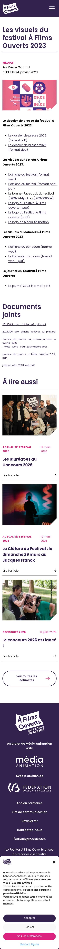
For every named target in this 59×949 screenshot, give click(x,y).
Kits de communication (29, 812)
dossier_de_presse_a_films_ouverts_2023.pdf (28, 356)
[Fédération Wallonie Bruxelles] (29, 787)
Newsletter (29, 821)
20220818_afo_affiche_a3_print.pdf (24, 324)
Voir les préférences (29, 936)
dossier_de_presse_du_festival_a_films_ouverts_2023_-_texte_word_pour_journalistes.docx (29, 342)
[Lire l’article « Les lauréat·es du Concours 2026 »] (29, 437)
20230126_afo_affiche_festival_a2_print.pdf (29, 331)
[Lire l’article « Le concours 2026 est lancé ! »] (29, 620)
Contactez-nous (29, 830)
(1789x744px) (18, 198)
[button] (54, 862)
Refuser (29, 927)
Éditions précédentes (29, 839)
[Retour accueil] (10, 8)
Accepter (29, 918)
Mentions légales (29, 944)
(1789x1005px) (43, 198)
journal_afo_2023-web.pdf (18, 365)
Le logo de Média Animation (28, 222)
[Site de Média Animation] (29, 761)
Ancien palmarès (29, 803)
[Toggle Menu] (52, 8)
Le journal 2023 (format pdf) (29, 286)
